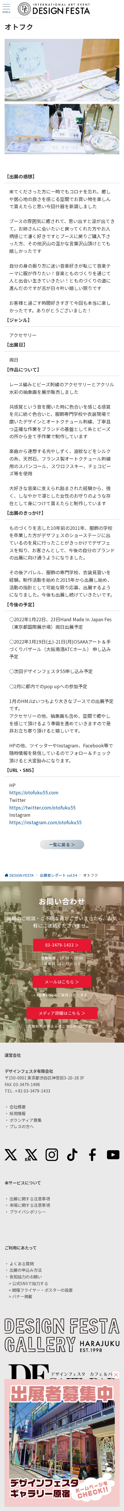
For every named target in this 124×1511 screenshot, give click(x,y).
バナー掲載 (22, 1296)
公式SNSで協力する (30, 1283)
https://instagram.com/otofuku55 (45, 822)
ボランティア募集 (26, 1120)
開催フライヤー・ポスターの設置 (42, 1290)
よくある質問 (22, 1264)
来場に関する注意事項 (30, 1205)
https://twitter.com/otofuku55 (42, 807)
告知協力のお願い (26, 1277)
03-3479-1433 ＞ (62, 945)
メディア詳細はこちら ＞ (62, 1013)
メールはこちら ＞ (62, 982)
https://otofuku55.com (34, 792)
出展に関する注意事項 (30, 1199)
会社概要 (18, 1107)
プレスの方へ (22, 1126)
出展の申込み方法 (26, 1270)
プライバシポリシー (28, 1212)
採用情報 (18, 1113)
